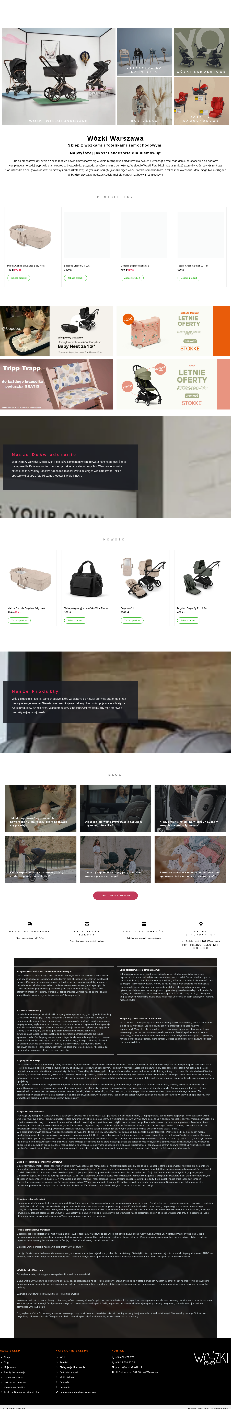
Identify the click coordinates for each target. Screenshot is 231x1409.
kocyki (46, 1078)
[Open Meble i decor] (140, 21)
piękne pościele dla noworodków (194, 1075)
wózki (131, 170)
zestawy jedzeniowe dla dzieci (60, 1091)
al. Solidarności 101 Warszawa (201, 941)
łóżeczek (21, 1071)
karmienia (82, 1084)
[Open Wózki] (29, 21)
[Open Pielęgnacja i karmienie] (85, 21)
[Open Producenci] (179, 21)
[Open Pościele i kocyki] (115, 21)
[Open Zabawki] (157, 21)
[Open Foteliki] (46, 21)
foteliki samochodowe (149, 170)
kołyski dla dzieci (56, 1075)
